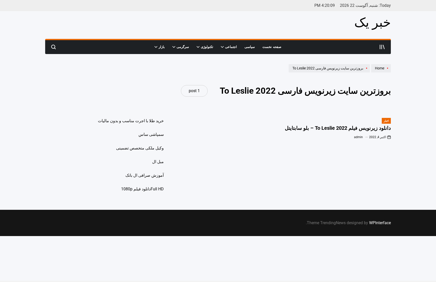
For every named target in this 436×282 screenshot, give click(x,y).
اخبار (386, 120)
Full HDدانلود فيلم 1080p (142, 189)
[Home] (380, 72)
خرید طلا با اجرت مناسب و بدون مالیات (131, 120)
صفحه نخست (271, 47)
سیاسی (249, 47)
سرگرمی (183, 47)
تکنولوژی (207, 47)
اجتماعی (231, 47)
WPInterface (380, 222)
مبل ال (158, 161)
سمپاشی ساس (151, 134)
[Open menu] (382, 47)
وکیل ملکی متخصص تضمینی (140, 148)
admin (358, 137)
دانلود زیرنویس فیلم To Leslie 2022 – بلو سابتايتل (338, 128)
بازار (162, 47)
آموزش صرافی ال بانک (144, 175)
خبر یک (372, 22)
